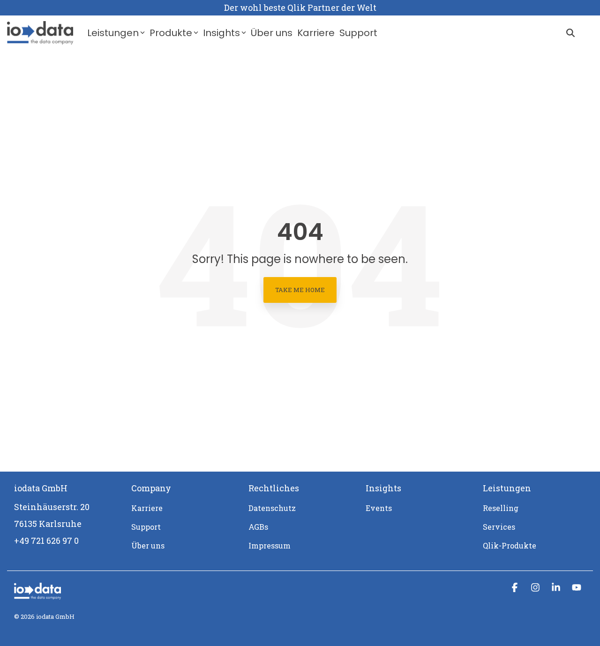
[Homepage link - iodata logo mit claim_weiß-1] (37, 594)
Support (358, 32)
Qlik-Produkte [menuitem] (509, 545)
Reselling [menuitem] (500, 508)
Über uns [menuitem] (148, 545)
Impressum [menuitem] (269, 545)
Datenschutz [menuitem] (272, 508)
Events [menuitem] (379, 508)
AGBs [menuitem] (258, 527)
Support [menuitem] (146, 527)
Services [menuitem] (499, 527)
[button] (516, 587)
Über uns (271, 32)
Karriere (316, 32)
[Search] (570, 32)
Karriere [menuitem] (147, 508)
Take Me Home (300, 289)
